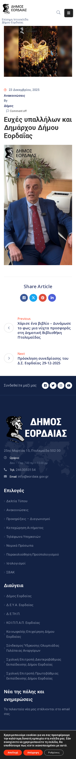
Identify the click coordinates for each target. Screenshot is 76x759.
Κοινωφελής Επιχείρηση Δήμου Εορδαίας (30, 634)
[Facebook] (24, 298)
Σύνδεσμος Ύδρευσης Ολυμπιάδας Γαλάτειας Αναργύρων (32, 648)
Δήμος (8, 106)
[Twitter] (33, 298)
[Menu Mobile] (68, 13)
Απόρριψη (33, 752)
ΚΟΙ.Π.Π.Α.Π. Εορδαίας (23, 623)
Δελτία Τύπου (16, 501)
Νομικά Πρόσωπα (19, 545)
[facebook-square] (45, 385)
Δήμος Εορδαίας (19, 596)
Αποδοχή (13, 752)
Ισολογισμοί (16, 563)
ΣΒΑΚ (10, 572)
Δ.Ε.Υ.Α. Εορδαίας (19, 605)
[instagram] (60, 385)
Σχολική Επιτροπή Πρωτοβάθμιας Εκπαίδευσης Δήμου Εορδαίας (32, 675)
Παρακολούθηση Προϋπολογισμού (32, 554)
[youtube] (68, 385)
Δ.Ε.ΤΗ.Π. (13, 614)
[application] (38, 205)
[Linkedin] (52, 298)
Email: (29, 476)
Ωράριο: (15, 458)
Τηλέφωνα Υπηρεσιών (23, 537)
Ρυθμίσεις (54, 752)
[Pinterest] (43, 298)
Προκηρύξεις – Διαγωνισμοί (28, 519)
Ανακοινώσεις (14, 95)
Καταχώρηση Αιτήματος (24, 528)
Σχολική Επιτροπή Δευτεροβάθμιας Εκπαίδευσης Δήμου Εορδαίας (33, 661)
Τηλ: (23, 470)
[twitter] (53, 385)
